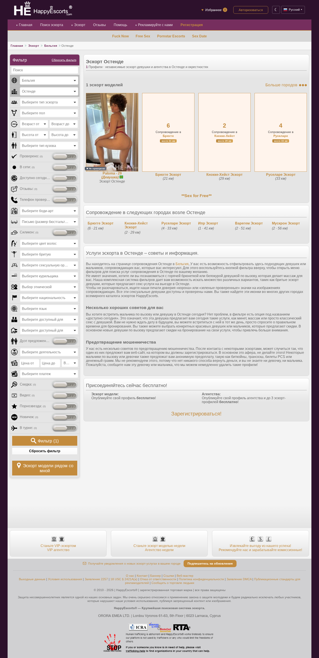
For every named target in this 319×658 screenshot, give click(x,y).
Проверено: (31, 156)
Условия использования (65, 579)
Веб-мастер (185, 575)
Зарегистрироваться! (196, 414)
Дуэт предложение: (35, 341)
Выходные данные (32, 579)
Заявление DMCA (239, 579)
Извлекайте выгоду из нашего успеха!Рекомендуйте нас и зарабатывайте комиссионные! (260, 548)
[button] (49, 80)
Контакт (142, 575)
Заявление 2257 (96, 579)
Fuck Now (120, 36)
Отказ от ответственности (158, 579)
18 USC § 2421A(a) (123, 579)
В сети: (27, 167)
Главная (24, 25)
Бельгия (50, 45)
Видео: (27, 395)
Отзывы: (28, 189)
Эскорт (78, 25)
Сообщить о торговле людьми (172, 583)
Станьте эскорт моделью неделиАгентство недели (159, 548)
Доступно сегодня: (35, 178)
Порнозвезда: (33, 406)
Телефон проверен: (35, 199)
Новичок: (29, 417)
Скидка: (28, 384)
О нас (130, 575)
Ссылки (168, 575)
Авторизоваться (251, 10)
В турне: (28, 428)
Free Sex (143, 36)
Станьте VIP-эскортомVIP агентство (58, 548)
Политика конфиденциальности (201, 579)
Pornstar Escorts (171, 36)
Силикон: (29, 232)
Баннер (155, 575)
